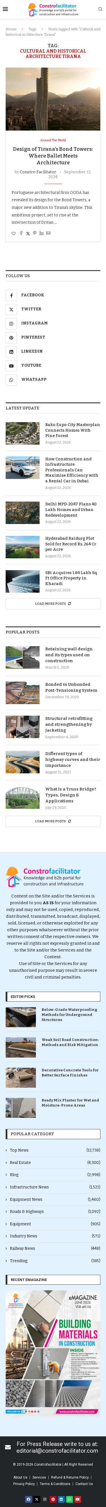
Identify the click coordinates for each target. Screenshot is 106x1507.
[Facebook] (28, 1499)
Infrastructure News (55, 1187)
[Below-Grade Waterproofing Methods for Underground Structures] (21, 1017)
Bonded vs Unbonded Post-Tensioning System (71, 687)
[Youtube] (77, 1499)
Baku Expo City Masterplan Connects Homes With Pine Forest (72, 430)
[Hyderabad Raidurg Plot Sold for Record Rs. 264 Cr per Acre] (23, 547)
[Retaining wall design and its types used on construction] (23, 657)
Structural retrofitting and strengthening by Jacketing (68, 724)
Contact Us (84, 1484)
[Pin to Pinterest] (35, 233)
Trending (55, 1261)
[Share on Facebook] (21, 233)
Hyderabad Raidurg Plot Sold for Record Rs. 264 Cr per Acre (70, 544)
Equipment (55, 1224)
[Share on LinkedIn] (42, 233)
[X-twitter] (36, 1499)
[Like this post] (14, 233)
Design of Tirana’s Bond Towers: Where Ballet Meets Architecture (53, 156)
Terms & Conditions (55, 1484)
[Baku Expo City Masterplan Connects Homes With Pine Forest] (23, 433)
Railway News (55, 1248)
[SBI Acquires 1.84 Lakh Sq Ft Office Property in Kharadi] (23, 581)
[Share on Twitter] (28, 233)
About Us (20, 1477)
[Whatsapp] (69, 1499)
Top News (55, 1150)
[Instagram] (45, 1499)
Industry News (55, 1236)
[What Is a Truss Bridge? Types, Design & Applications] (23, 797)
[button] (12, 1353)
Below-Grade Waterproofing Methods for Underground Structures (69, 1014)
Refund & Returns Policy (70, 1477)
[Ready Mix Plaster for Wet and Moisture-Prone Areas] (21, 1108)
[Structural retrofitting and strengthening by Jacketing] (23, 727)
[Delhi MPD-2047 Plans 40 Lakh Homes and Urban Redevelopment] (23, 512)
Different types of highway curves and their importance (72, 759)
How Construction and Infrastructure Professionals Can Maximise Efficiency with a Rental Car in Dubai (71, 470)
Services (39, 1477)
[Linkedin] (61, 1499)
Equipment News (55, 1199)
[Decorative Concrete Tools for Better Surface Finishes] (21, 1078)
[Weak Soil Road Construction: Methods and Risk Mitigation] (21, 1047)
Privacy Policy (24, 1484)
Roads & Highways (55, 1211)
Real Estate (55, 1162)
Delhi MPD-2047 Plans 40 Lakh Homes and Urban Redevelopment (71, 510)
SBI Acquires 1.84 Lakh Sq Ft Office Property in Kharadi (71, 578)
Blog (55, 1174)
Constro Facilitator (38, 172)
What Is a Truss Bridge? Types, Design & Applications (70, 795)
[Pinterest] (53, 1499)
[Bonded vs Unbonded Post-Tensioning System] (23, 693)
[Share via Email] (48, 233)
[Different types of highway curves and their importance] (23, 762)
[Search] (100, 9)
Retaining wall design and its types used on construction (69, 654)
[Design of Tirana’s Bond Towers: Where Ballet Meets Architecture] (53, 99)
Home (11, 29)
